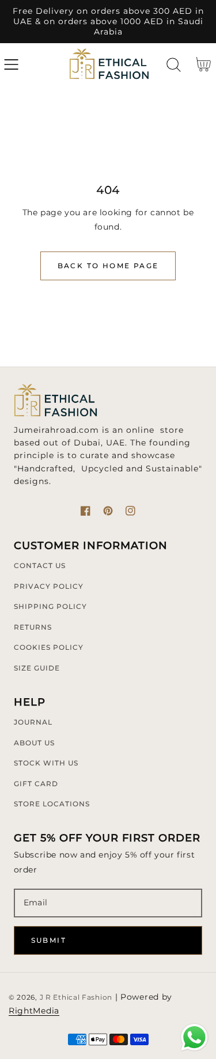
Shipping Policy (50, 606)
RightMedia (34, 1010)
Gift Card (36, 783)
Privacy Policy (49, 586)
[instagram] (130, 511)
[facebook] (85, 511)
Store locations (52, 803)
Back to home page (108, 265)
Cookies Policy (49, 647)
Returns (33, 627)
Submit (48, 940)
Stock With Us (46, 763)
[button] (11, 65)
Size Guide (37, 668)
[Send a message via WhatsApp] (194, 1037)
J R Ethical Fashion (76, 997)
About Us (34, 742)
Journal (33, 722)
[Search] (173, 65)
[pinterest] (108, 511)
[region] (108, 21)
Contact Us (40, 565)
